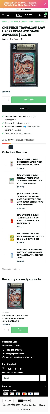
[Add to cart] (19, 330)
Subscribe (43, 378)
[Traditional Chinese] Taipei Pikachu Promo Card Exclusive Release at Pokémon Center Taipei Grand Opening (30, 199)
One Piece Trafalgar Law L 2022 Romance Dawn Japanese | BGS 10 (15, 318)
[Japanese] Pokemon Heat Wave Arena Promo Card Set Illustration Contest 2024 (30, 253)
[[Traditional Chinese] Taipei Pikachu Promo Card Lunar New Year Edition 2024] (11, 220)
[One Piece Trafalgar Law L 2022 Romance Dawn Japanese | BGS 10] (15, 296)
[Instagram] (3, 369)
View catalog (3, 15)
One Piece (13, 39)
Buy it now (24, 108)
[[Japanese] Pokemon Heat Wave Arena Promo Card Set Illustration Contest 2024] (11, 255)
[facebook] (15, 369)
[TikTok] (21, 369)
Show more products (11, 269)
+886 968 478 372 (14, 350)
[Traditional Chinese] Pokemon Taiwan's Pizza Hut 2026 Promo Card (29, 162)
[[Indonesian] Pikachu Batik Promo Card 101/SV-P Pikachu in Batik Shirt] (11, 238)
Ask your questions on (20, 357)
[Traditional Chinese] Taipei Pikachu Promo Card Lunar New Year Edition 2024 (28, 219)
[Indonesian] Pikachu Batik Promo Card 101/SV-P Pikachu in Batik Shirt (30, 236)
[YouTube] (9, 369)
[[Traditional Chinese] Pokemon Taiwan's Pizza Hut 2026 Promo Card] (11, 163)
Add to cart (28, 100)
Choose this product (5, 164)
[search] (8, 15)
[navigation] (3, 9)
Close (45, 4)
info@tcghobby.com (15, 353)
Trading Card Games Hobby (33, 405)
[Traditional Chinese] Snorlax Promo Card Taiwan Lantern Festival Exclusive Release (30, 179)
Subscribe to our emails (12, 372)
